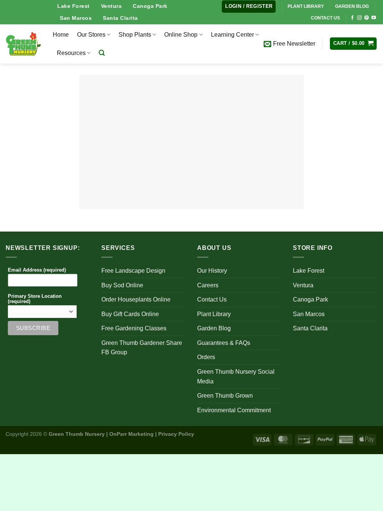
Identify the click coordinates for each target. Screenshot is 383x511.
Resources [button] (71, 53)
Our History (212, 270)
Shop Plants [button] (135, 34)
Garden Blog (214, 328)
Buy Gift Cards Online (130, 314)
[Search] (102, 53)
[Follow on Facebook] (352, 18)
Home (61, 34)
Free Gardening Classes (133, 328)
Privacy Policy (176, 434)
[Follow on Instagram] (359, 18)
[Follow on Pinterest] (366, 18)
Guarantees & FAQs (223, 343)
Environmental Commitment (234, 410)
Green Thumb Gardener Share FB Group (141, 348)
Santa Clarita (120, 18)
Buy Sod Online (122, 285)
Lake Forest (73, 6)
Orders (206, 357)
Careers (207, 285)
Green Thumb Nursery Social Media (236, 376)
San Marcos (76, 18)
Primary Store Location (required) (35, 299)
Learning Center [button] (232, 34)
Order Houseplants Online (136, 299)
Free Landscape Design (133, 270)
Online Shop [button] (180, 34)
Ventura (111, 6)
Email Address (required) (37, 270)
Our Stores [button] (91, 34)
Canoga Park (150, 6)
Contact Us (212, 299)
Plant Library (214, 314)
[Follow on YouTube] (373, 18)
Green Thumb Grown (225, 395)
